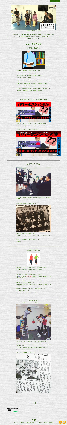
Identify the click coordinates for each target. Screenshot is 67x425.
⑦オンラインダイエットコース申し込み (44, 36)
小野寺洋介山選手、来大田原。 (33, 165)
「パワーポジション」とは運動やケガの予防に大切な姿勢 (33, 99)
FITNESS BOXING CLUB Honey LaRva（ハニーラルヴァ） (30, 422)
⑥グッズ (33, 36)
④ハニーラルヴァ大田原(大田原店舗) (46, 34)
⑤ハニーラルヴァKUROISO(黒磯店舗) (22, 36)
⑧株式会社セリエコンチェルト (33, 38)
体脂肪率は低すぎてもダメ (33, 250)
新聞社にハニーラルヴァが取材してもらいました (33, 302)
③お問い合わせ (33, 34)
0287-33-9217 (55, 1)
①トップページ (16, 34)
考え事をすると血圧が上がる (33, 49)
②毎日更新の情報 (25, 34)
